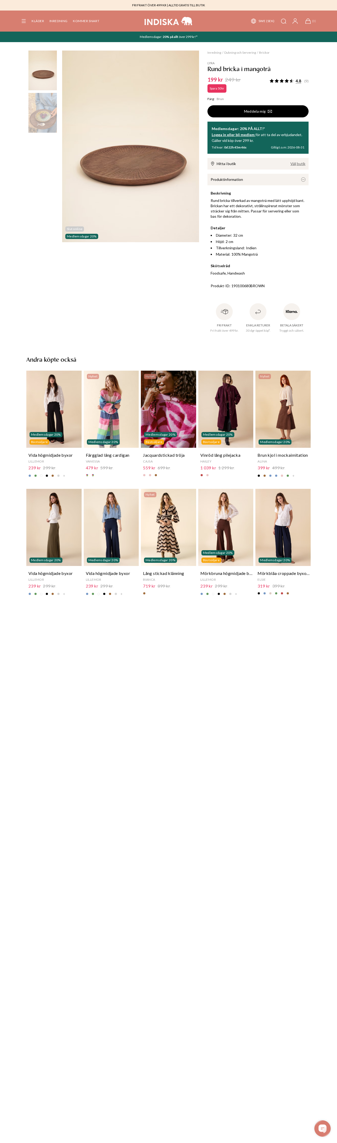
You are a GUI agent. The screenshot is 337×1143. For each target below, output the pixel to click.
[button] (23, 21)
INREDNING (58, 21)
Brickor (264, 52)
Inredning (214, 52)
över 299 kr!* (187, 37)
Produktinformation (227, 179)
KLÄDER (38, 21)
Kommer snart (86, 21)
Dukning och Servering (240, 52)
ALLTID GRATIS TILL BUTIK (186, 5)
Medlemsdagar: (151, 37)
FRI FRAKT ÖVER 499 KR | (150, 5)
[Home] (168, 21)
